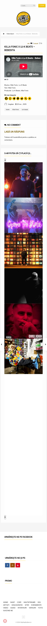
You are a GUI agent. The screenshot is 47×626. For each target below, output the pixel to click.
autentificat (18, 137)
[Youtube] (18, 565)
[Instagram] (12, 565)
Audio (12, 608)
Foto (40, 608)
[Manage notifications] (5, 621)
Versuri (32, 608)
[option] (23, 180)
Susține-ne (8, 610)
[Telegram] (14, 98)
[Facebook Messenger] (18, 98)
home (7, 109)
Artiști (6, 605)
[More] (29, 98)
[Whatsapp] (10, 98)
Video (5, 608)
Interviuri (22, 608)
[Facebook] (6, 98)
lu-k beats (25, 109)
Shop (12, 602)
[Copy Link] (25, 98)
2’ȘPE (19, 602)
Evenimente (36, 605)
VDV (39, 602)
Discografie (17, 605)
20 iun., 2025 (21, 104)
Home (5, 602)
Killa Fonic (15, 109)
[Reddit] (22, 98)
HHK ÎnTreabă (29, 602)
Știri (27, 605)
